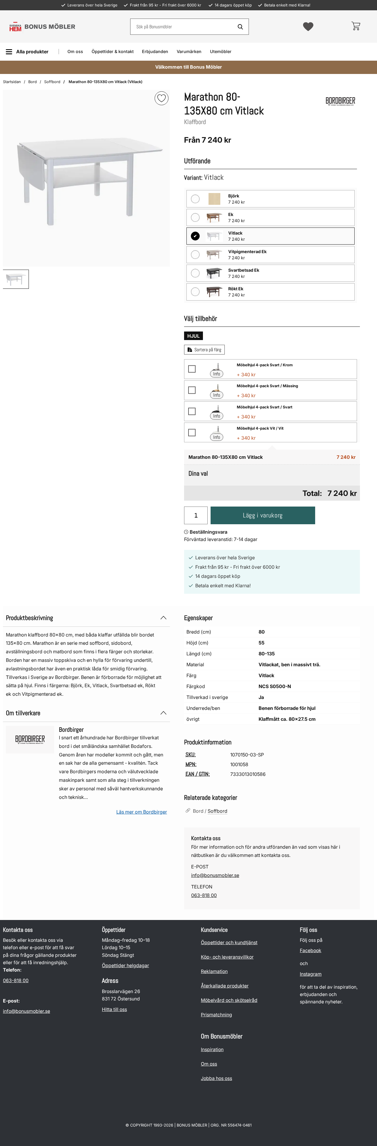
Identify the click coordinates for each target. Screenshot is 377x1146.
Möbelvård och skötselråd (229, 1000)
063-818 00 (204, 895)
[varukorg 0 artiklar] (355, 26)
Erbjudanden (155, 51)
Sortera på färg (207, 350)
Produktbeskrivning (29, 618)
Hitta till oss (114, 1009)
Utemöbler (221, 51)
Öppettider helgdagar (125, 965)
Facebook (310, 951)
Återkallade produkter (225, 986)
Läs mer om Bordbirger (141, 812)
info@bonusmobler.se (215, 875)
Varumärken (189, 51)
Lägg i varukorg (263, 515)
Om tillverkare (23, 713)
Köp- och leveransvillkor (227, 957)
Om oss (75, 51)
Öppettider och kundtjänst (229, 942)
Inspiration (212, 1049)
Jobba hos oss (216, 1078)
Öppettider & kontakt (113, 51)
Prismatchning (216, 1015)
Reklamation (214, 971)
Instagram (311, 974)
